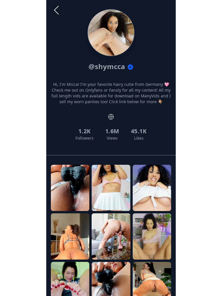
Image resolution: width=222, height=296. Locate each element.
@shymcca (107, 66)
